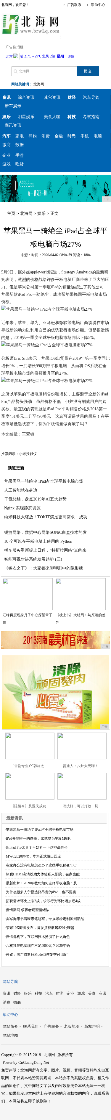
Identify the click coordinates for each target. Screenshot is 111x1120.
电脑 (98, 136)
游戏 (6, 164)
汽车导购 (91, 97)
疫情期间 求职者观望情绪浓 (27, 910)
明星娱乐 (26, 117)
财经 (17, 993)
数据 (19, 145)
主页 (11, 213)
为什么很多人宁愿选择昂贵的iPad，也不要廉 (41, 892)
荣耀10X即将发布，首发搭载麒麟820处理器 (40, 928)
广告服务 (51, 1026)
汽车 (49, 993)
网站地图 (10, 1035)
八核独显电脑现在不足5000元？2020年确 (38, 946)
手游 (19, 155)
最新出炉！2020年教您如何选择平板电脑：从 (41, 883)
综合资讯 (26, 97)
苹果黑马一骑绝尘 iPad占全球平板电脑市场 (43, 481)
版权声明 (92, 1026)
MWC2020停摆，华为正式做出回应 (33, 856)
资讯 (6, 993)
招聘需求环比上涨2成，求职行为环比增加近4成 (43, 901)
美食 (92, 993)
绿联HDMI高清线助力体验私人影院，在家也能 (43, 874)
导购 (32, 136)
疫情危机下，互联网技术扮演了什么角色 (38, 937)
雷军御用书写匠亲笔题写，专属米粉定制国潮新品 (45, 919)
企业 (6, 155)
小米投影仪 (28, 454)
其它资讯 (52, 97)
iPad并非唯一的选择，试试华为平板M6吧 (38, 838)
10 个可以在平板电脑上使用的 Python (38, 541)
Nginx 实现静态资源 (22, 508)
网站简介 (10, 1026)
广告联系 (74, 5)
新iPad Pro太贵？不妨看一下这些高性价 (37, 847)
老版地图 (71, 1026)
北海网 (38, 84)
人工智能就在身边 (20, 490)
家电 (19, 136)
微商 (6, 145)
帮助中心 (98, 5)
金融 (58, 136)
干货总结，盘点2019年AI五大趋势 (35, 499)
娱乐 (41, 213)
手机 (85, 136)
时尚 (60, 993)
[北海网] (30, 34)
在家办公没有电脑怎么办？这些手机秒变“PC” (41, 865)
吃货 (19, 164)
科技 (38, 993)
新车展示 (13, 106)
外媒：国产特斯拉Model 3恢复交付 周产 (37, 954)
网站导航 (10, 981)
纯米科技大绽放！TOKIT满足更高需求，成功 (45, 517)
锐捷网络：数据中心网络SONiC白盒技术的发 (45, 532)
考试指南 (91, 117)
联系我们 (30, 1026)
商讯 (102, 993)
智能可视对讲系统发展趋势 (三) (33, 559)
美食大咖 (52, 117)
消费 (45, 136)
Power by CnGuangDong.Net (26, 1062)
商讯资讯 (13, 125)
